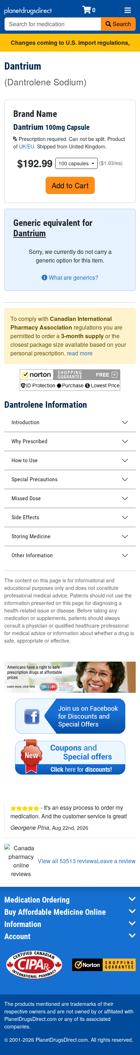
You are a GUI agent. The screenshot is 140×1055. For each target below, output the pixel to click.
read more (80, 353)
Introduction (25, 422)
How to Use (24, 460)
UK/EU (26, 146)
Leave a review (116, 861)
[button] (70, 380)
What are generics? (72, 277)
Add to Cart (70, 185)
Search (121, 24)
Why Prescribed (29, 441)
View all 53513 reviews (67, 861)
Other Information (32, 555)
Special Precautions (34, 479)
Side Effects (25, 517)
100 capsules (74, 163)
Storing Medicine (31, 536)
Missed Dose (26, 498)
